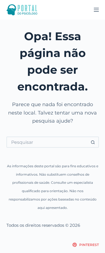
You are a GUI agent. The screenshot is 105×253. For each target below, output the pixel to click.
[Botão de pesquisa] (93, 142)
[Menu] (96, 9)
